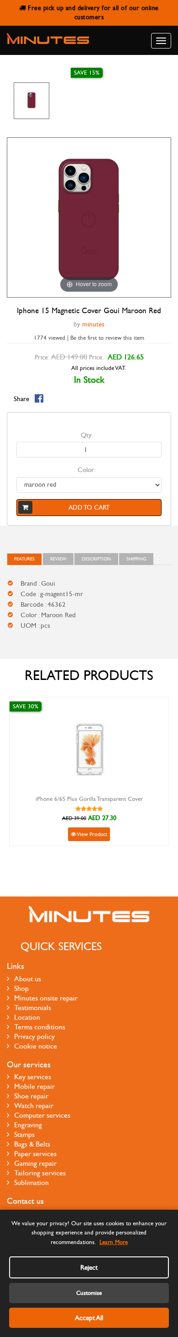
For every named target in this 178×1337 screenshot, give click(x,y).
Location (27, 1017)
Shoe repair (31, 1096)
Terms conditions (39, 1026)
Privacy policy (34, 1036)
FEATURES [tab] (24, 559)
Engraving (28, 1124)
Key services (32, 1076)
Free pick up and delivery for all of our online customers (92, 12)
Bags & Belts (32, 1144)
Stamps (24, 1134)
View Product (91, 834)
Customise (89, 1293)
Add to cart (89, 507)
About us (27, 978)
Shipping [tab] (136, 559)
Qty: (87, 435)
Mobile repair (34, 1086)
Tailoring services (40, 1173)
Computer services (42, 1115)
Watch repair (33, 1105)
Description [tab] (96, 559)
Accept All (89, 1318)
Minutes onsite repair (46, 998)
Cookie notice (35, 1046)
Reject (89, 1267)
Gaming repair (35, 1163)
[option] (31, 100)
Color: (87, 470)
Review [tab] (58, 559)
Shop (21, 988)
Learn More (113, 1242)
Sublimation (31, 1182)
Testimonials (32, 1007)
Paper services (35, 1153)
